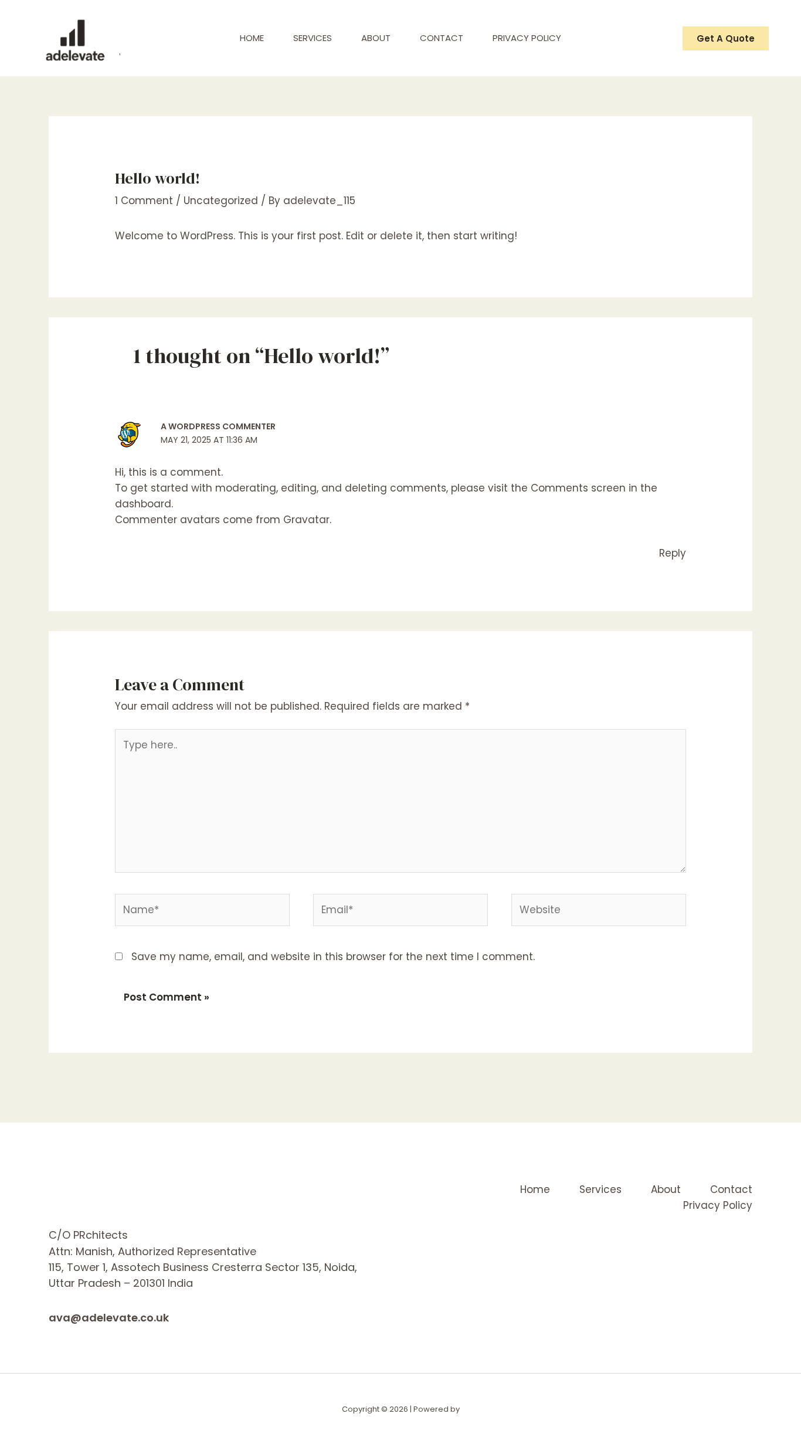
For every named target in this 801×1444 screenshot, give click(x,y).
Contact (441, 38)
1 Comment (144, 201)
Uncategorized (221, 201)
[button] (726, 38)
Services (312, 38)
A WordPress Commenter (218, 426)
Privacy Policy (527, 38)
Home (252, 38)
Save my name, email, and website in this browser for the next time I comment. (333, 957)
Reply (672, 553)
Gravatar (306, 520)
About (376, 38)
